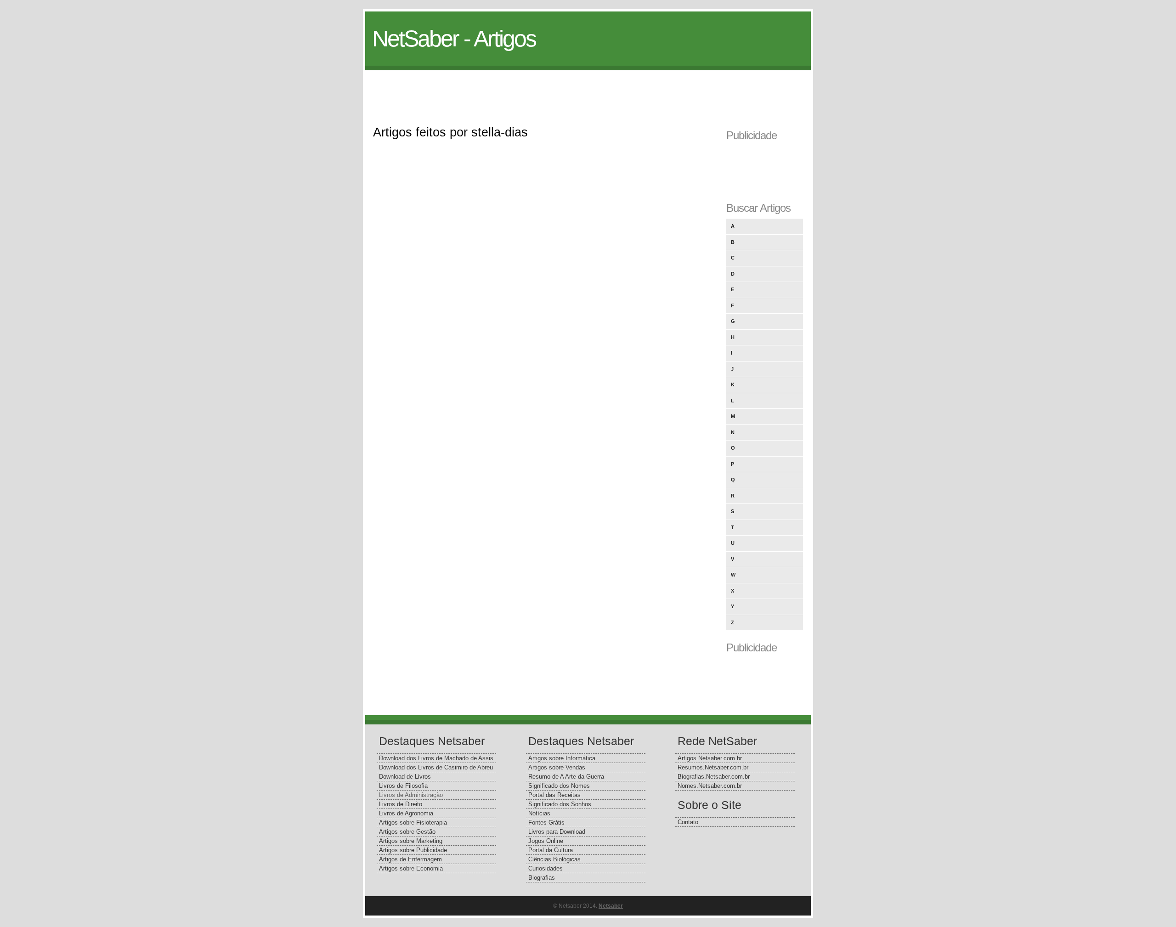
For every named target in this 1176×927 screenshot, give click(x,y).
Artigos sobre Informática (561, 758)
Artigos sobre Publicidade (413, 850)
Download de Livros (405, 776)
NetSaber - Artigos (454, 38)
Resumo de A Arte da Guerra (566, 776)
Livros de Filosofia (403, 785)
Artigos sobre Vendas (556, 767)
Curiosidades (545, 868)
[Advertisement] (588, 91)
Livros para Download (556, 831)
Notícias (539, 813)
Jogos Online (545, 840)
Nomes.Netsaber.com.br (710, 785)
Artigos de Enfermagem (410, 859)
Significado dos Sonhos (559, 804)
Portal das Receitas (554, 794)
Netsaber (611, 906)
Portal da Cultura (550, 850)
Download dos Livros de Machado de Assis (436, 758)
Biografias (541, 877)
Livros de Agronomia (406, 813)
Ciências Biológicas (554, 859)
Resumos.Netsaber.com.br (713, 767)
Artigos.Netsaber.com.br (710, 758)
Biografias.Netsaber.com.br (714, 776)
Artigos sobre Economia (411, 868)
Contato (688, 822)
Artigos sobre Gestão (407, 831)
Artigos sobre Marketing (410, 840)
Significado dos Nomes (559, 785)
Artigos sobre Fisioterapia (413, 822)
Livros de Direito (400, 804)
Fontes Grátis (546, 822)
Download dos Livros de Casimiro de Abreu (436, 767)
